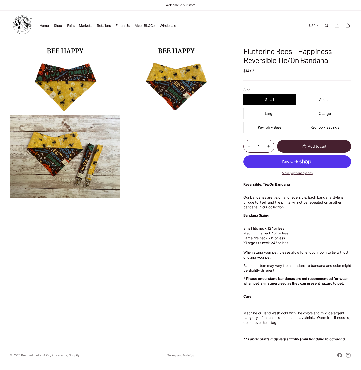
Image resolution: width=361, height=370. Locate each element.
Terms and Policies (180, 355)
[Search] (326, 25)
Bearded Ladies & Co (35, 355)
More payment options (297, 173)
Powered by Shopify (66, 355)
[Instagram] (348, 355)
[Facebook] (340, 355)
